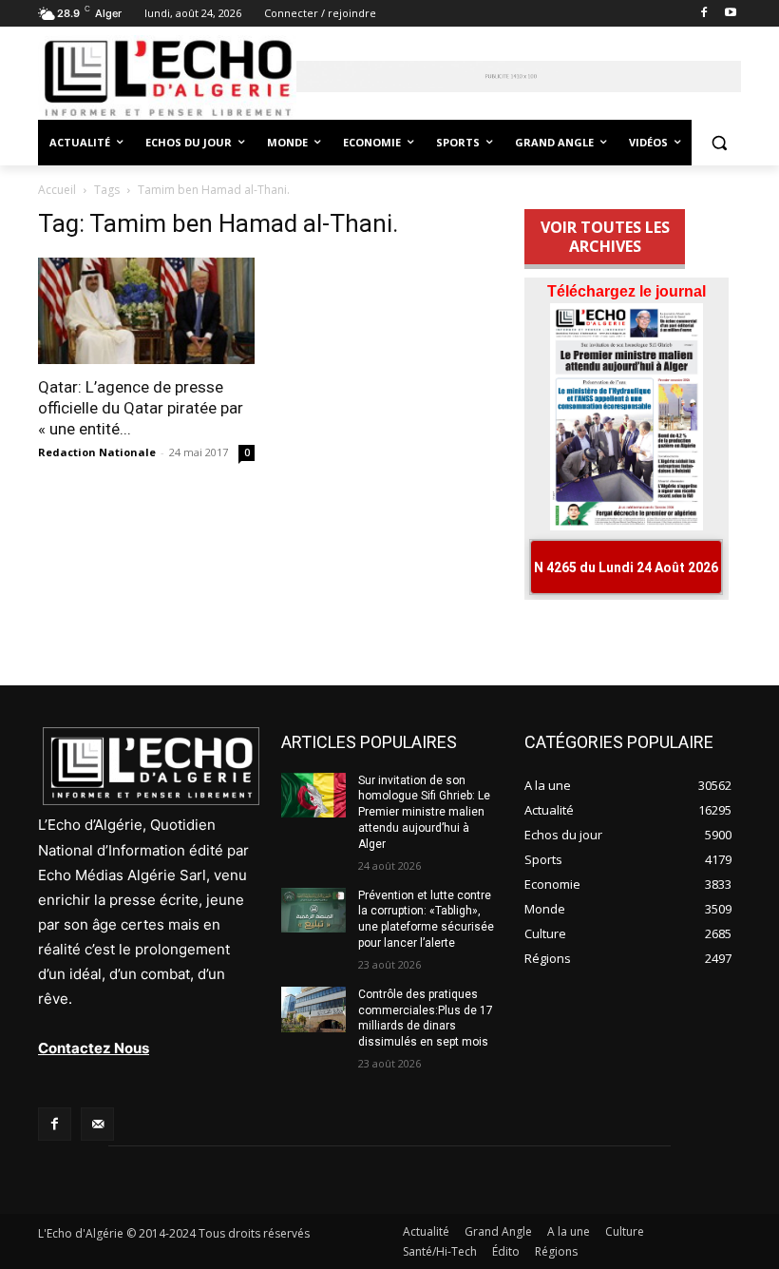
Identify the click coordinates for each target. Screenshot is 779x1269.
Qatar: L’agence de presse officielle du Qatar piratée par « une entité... (140, 407)
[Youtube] (730, 14)
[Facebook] (703, 14)
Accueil (57, 190)
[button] (718, 143)
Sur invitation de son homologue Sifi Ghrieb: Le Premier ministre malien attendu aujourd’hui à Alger (424, 812)
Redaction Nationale (97, 452)
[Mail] (97, 1124)
